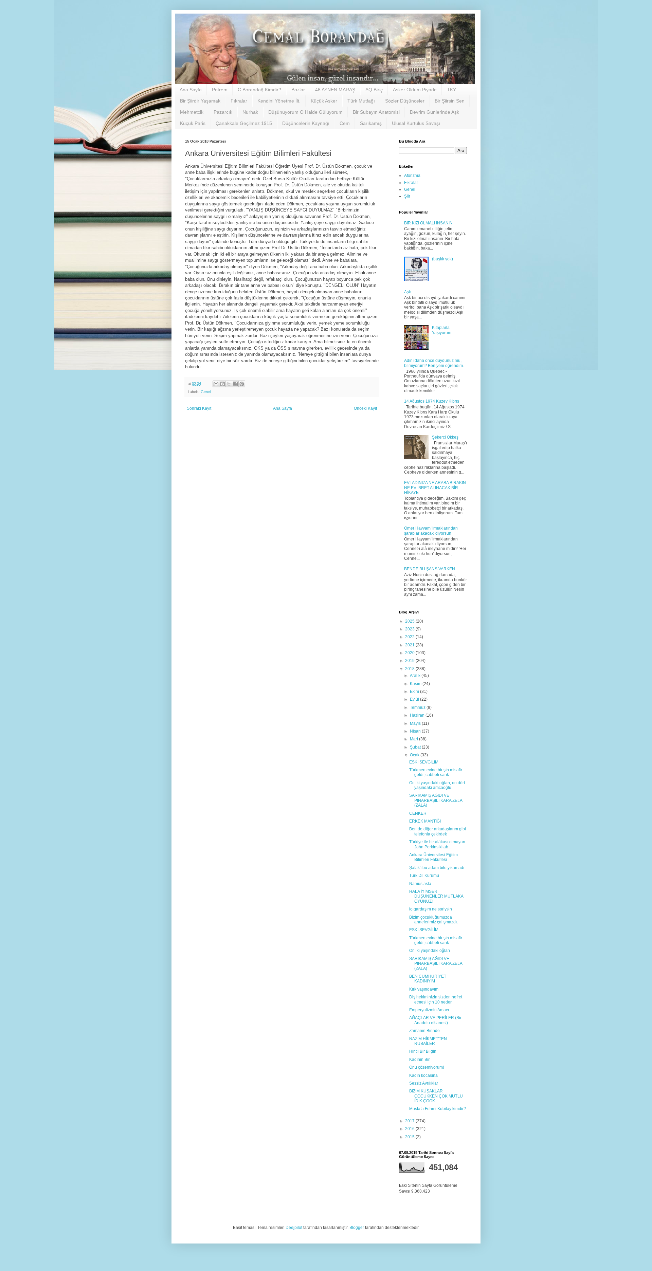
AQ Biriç (374, 89)
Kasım (416, 683)
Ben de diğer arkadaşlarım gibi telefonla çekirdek (437, 831)
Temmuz (418, 707)
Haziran (417, 715)
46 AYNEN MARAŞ (335, 89)
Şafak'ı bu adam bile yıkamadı (436, 867)
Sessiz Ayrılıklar (423, 1083)
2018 (410, 668)
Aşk (407, 292)
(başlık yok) (442, 259)
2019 (410, 660)
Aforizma (412, 175)
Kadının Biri (420, 1059)
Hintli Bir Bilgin (422, 1051)
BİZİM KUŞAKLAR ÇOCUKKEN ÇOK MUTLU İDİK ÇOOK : (436, 1096)
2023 (410, 629)
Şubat (416, 747)
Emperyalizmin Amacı (429, 1010)
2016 (410, 1128)
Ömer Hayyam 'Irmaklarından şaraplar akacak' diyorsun (431, 530)
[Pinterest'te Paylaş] (241, 384)
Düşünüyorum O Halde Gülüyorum (305, 112)
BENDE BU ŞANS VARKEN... (431, 569)
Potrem (220, 89)
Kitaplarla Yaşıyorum (441, 330)
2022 (410, 636)
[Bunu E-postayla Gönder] (216, 384)
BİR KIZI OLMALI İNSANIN (428, 223)
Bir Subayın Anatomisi (376, 112)
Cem (345, 123)
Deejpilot (294, 1227)
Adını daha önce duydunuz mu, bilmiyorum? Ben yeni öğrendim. (434, 363)
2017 (410, 1121)
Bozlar (298, 89)
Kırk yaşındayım (423, 989)
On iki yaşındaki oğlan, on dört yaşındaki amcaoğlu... (437, 785)
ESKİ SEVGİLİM (423, 762)
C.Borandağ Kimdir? (259, 89)
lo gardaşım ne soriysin (430, 909)
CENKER (418, 813)
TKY (451, 89)
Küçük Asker (324, 101)
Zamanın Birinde (424, 1030)
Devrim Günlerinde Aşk (434, 112)
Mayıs (416, 723)
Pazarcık (223, 112)
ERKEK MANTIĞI (425, 821)
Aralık (415, 675)
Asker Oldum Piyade (415, 89)
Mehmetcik (191, 112)
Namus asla (420, 883)
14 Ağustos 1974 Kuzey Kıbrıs (431, 401)
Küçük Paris (192, 123)
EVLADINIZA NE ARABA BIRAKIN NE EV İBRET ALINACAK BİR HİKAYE (435, 487)
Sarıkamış (371, 123)
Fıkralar (239, 101)
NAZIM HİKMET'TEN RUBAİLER (428, 1041)
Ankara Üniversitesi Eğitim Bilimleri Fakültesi (433, 857)
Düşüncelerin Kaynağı (305, 123)
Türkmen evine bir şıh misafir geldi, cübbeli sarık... (435, 772)
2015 (410, 1137)
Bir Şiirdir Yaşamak (200, 101)
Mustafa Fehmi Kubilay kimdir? (437, 1108)
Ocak (415, 755)
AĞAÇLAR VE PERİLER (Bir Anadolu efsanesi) (435, 1020)
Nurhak (250, 112)
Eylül (415, 699)
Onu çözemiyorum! (426, 1067)
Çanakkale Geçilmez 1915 (244, 123)
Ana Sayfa (191, 89)
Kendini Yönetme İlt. (279, 101)
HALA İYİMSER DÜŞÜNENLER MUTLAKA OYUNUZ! (436, 896)
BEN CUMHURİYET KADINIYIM (427, 978)
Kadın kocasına (423, 1075)
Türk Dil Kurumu (424, 875)
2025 (410, 621)
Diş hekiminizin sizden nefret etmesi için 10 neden (435, 999)
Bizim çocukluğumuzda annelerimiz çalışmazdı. (433, 919)
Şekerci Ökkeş (445, 437)
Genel (206, 392)
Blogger (356, 1227)
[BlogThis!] (222, 384)
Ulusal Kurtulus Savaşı (416, 123)
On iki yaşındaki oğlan (429, 950)
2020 (410, 652)
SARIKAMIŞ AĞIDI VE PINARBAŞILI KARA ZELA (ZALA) (435, 800)
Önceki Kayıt (365, 408)
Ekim (415, 691)
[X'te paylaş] (228, 384)
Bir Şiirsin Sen (450, 101)
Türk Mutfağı (361, 101)
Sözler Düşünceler (404, 101)
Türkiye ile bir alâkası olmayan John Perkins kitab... (437, 844)
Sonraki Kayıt (199, 408)
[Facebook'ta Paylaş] (235, 384)
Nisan (416, 731)
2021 (410, 645)
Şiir (407, 196)
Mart (414, 739)
